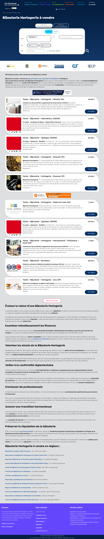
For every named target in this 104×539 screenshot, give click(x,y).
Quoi (22, 38)
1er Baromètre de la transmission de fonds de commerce (84, 522)
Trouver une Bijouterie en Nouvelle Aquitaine (21, 492)
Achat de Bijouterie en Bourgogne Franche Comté (23, 467)
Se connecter (61, 9)
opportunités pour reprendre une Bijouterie (44, 79)
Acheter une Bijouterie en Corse (16, 476)
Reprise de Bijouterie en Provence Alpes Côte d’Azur (23, 459)
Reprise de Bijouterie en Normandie (18, 488)
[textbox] (39, 40)
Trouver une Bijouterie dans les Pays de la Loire (22, 500)
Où (54, 37)
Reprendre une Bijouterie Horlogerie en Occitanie (23, 496)
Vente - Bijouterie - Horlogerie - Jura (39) (42, 280)
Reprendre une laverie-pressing (78, 511)
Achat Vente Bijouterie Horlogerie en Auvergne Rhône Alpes (26, 463)
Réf (22, 51)
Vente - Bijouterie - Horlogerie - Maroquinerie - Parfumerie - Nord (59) (51, 242)
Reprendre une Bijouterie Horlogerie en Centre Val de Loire (26, 455)
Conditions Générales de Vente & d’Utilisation (52, 536)
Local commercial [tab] (61, 25)
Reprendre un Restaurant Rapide (78, 524)
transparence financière (41, 339)
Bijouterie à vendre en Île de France (18, 451)
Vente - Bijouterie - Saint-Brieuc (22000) (41, 119)
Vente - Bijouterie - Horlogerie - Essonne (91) (44, 157)
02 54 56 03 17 (40, 512)
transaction (39, 341)
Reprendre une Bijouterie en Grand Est (19, 480)
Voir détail (91, 111)
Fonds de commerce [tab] (44, 25)
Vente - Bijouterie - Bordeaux (36, 261)
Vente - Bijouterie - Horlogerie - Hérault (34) (43, 99)
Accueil (4, 12)
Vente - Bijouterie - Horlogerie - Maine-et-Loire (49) (47, 202)
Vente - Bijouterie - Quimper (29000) (40, 138)
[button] (36, 37)
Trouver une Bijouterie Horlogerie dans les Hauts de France (26, 484)
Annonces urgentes (54, 51)
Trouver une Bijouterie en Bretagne (17, 471)
